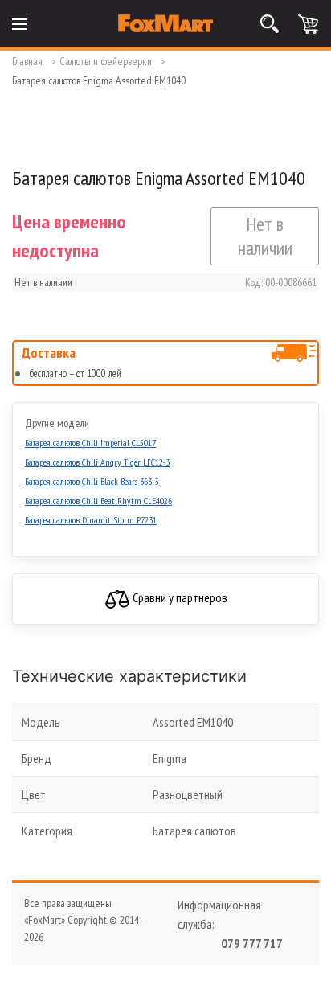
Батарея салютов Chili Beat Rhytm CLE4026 (98, 501)
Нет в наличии (265, 236)
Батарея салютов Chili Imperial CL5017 (90, 443)
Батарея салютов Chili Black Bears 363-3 (91, 481)
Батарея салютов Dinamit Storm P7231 (91, 520)
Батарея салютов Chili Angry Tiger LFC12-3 (97, 462)
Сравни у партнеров (178, 597)
